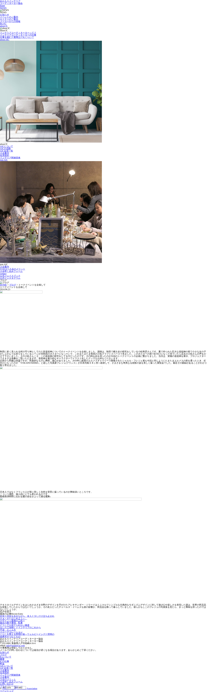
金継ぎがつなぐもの (10, 636)
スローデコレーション (11, 632)
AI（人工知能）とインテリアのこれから (20, 627)
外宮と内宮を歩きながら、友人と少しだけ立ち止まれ (27, 616)
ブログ (3, 654)
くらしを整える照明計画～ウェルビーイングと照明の (27, 634)
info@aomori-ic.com (15, 645)
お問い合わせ (7, 684)
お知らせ (4, 652)
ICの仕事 (4, 661)
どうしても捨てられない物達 (14, 625)
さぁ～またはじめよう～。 (13, 618)
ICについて (5, 657)
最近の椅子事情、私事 (11, 623)
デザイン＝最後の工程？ (12, 620)
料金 (2, 663)
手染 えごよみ (8, 629)
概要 (2, 659)
